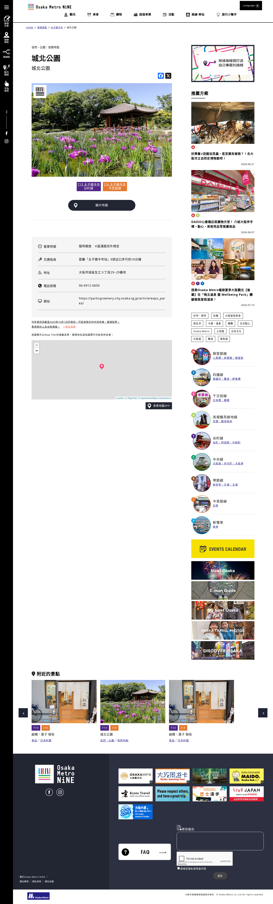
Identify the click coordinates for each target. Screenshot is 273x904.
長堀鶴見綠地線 (225, 417)
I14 (45, 728)
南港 (215, 526)
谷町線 (218, 438)
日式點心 (245, 323)
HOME (29, 27)
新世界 (217, 484)
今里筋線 (220, 501)
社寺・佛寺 (199, 315)
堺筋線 (218, 480)
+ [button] (36, 345)
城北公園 (72, 27)
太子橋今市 (57, 27)
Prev (23, 712)
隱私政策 (37, 881)
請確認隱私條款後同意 (193, 868)
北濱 (235, 484)
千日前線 (220, 396)
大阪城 (197, 338)
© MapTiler (131, 397)
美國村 (217, 379)
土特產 (220, 331)
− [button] (36, 350)
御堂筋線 (220, 353)
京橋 (215, 421)
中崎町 (236, 442)
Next (262, 712)
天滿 (227, 484)
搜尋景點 (42, 27)
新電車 (218, 522)
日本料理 (45, 740)
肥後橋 (236, 379)
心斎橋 (217, 358)
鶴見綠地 (226, 421)
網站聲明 (24, 881)
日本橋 (217, 400)
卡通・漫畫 (214, 323)
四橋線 (218, 374)
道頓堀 (228, 358)
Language (249, 5)
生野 (215, 505)
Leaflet (120, 397)
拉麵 (215, 315)
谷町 (215, 442)
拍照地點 (53, 47)
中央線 (218, 459)
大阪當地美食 (233, 315)
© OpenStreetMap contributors (154, 397)
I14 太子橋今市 (115, 184)
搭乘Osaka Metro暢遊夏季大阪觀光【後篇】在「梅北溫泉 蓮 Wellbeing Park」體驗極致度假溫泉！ (222, 294)
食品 (34, 740)
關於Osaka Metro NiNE (32, 876)
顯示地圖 (101, 205)
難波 (210, 338)
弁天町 (228, 463)
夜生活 (197, 323)
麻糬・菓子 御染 (43, 734)
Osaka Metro (201, 331)
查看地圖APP (161, 405)
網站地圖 (49, 881)
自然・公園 (39, 47)
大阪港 (239, 463)
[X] (168, 76)
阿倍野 (225, 442)
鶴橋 (227, 400)
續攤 (230, 323)
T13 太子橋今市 (89, 184)
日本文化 (236, 331)
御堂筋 (239, 358)
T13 (35, 728)
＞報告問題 (69, 326)
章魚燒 (224, 338)
